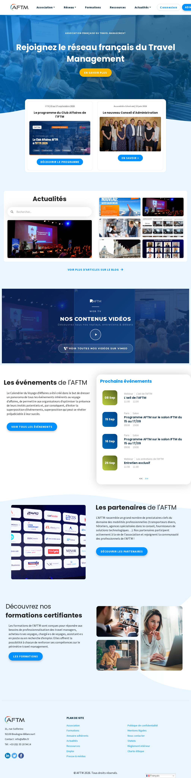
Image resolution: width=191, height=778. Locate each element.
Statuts (132, 741)
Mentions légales (137, 730)
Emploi (70, 751)
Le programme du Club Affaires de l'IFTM (60, 115)
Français (154, 775)
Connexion (168, 7)
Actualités (72, 741)
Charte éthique (136, 751)
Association (73, 725)
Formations (73, 730)
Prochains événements (126, 381)
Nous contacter (136, 735)
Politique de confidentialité (143, 725)
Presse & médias (76, 756)
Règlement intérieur (139, 746)
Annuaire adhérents (77, 735)
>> (146, 478)
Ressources (73, 746)
